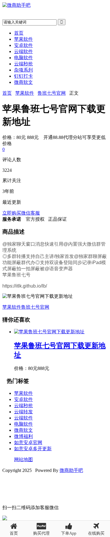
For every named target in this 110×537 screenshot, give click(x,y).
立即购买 (11, 212)
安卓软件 (23, 45)
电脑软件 (23, 57)
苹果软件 (23, 39)
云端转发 (23, 411)
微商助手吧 (71, 470)
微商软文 (23, 82)
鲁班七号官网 (52, 93)
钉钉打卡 (23, 76)
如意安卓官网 (28, 442)
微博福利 (23, 436)
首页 (18, 32)
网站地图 (23, 459)
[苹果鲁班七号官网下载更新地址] (49, 331)
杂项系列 (23, 69)
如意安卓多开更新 (33, 448)
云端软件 (23, 51)
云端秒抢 (23, 63)
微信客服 (30, 212)
